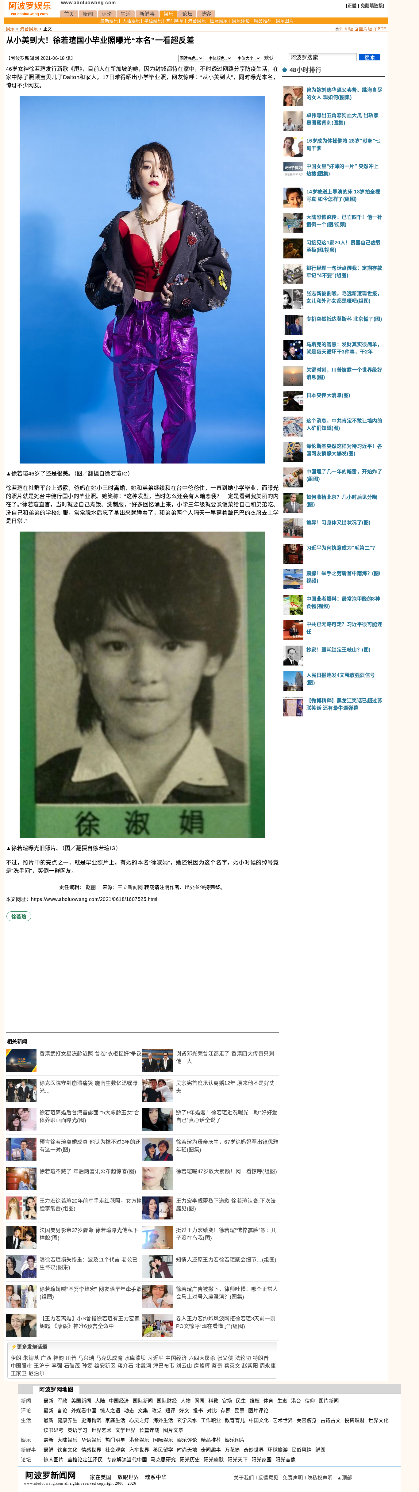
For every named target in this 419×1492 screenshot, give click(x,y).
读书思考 (54, 1430)
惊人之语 (110, 1410)
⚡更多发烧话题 (29, 1346)
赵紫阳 (250, 1366)
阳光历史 (190, 1459)
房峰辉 (202, 1366)
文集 (143, 1410)
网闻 (199, 1400)
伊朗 (16, 1358)
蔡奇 (217, 1366)
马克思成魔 (109, 1358)
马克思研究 (163, 1459)
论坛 (187, 14)
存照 (226, 1410)
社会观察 (115, 1449)
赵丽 (92, 887)
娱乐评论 (241, 21)
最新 (49, 1400)
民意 (239, 1410)
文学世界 (125, 1430)
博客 (206, 14)
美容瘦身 (307, 1420)
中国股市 (21, 1366)
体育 (268, 1400)
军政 (62, 1400)
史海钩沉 (91, 1420)
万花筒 (232, 1449)
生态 (282, 1400)
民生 (241, 1400)
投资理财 (354, 1420)
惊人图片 (54, 1459)
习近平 (156, 1358)
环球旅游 (277, 1449)
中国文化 (259, 1420)
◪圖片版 (363, 29)
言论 (62, 1410)
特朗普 (261, 1358)
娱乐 (168, 14)
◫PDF (380, 29)
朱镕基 (31, 1358)
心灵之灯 (139, 1420)
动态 (129, 1410)
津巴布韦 (164, 1366)
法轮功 (243, 1358)
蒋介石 (125, 1366)
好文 (184, 1410)
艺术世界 (283, 1420)
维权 (255, 1400)
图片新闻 (329, 1400)
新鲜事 (147, 14)
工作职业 (211, 1420)
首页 (69, 14)
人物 (186, 1400)
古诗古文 (331, 1420)
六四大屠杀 (202, 1358)
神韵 (58, 1358)
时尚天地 (187, 1449)
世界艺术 (101, 1430)
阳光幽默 (214, 1459)
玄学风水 (187, 1420)
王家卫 (19, 1373)
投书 (198, 1410)
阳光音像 (285, 1459)
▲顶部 (344, 1477)
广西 (46, 1358)
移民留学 (163, 1449)
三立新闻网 (130, 887)
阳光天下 (238, 1459)
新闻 (88, 14)
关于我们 (244, 1477)
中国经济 (176, 1358)
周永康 (268, 1366)
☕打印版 (344, 29)
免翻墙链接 (372, 5)
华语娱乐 (153, 21)
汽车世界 (139, 1449)
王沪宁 (42, 1366)
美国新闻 (81, 1400)
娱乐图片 (285, 21)
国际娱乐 (219, 21)
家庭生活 (115, 1420)
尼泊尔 (37, 1373)
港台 (296, 1400)
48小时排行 (306, 70)
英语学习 (77, 1430)
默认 (269, 58)
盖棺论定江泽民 (85, 1459)
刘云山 (184, 1366)
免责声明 (293, 1477)
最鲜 (49, 1449)
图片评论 (258, 1410)
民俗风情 (301, 1449)
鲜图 (320, 1449)
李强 (57, 1366)
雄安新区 (105, 1366)
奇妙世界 (254, 1449)
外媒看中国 (84, 1410)
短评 (170, 1410)
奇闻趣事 (211, 1449)
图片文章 (173, 1430)
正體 (352, 5)
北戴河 (143, 1366)
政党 (157, 1410)
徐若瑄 (19, 916)
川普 (71, 1358)
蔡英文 (232, 1366)
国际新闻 (143, 1400)
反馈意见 (268, 1477)
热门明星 (175, 21)
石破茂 (72, 1366)
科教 (213, 1400)
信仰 (310, 1400)
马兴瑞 (86, 1358)
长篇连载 (149, 1430)
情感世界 (91, 1449)
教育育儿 (235, 1420)
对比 (212, 1410)
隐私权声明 (320, 1477)
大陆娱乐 (131, 21)
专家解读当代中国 (126, 1459)
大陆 (100, 1400)
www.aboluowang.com (88, 2)
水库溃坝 (135, 1358)
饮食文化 (67, 1449)
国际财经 (167, 1400)
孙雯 (87, 1366)
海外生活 (163, 1420)
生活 (126, 14)
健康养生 (67, 1420)
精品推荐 (263, 21)
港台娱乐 (197, 21)
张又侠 (225, 1358)
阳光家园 (262, 1459)
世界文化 (378, 1420)
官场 (227, 1400)
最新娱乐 (109, 21)
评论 (107, 14)
